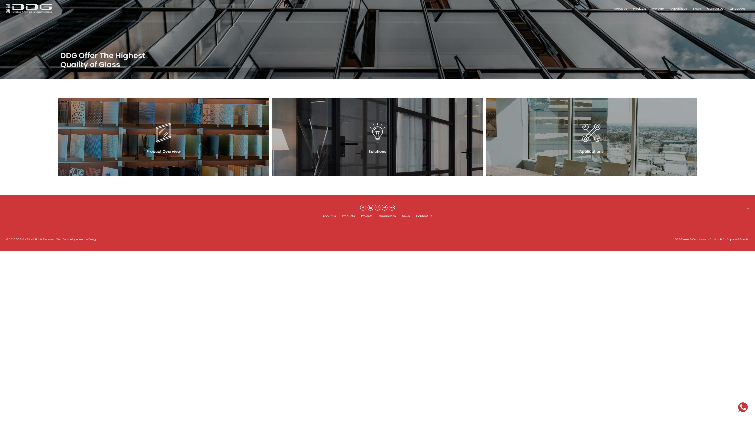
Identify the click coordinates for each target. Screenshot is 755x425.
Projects (658, 9)
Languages (738, 9)
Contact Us (715, 9)
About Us (620, 9)
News (697, 9)
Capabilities (678, 9)
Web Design (64, 239)
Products (639, 9)
